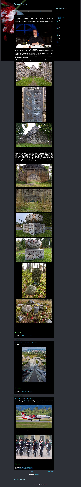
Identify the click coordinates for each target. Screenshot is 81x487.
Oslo (21, 392)
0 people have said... (28, 335)
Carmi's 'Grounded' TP (25, 400)
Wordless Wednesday (26, 392)
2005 (58, 44)
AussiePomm (20, 4)
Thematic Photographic (27, 468)
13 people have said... (28, 467)
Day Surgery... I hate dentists (61, 18)
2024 (58, 21)
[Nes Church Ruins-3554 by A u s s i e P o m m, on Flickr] (34, 85)
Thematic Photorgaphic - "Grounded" (23, 398)
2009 (58, 38)
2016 (58, 28)
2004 (58, 45)
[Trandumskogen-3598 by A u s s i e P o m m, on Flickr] (34, 237)
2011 (58, 35)
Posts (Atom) (36, 474)
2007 (58, 41)
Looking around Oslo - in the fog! (22, 16)
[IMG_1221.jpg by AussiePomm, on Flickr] (34, 458)
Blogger (45, 484)
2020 (58, 24)
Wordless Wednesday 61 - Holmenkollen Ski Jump (26, 342)
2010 (58, 37)
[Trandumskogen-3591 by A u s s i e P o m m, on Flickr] (34, 298)
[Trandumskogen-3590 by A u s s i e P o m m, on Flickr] (34, 187)
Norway (18, 392)
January (59, 16)
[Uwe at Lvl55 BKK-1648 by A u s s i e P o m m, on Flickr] (34, 48)
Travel (32, 468)
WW (31, 392)
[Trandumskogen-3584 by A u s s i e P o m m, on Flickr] (34, 212)
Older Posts (50, 471)
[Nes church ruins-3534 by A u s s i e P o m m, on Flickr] (34, 147)
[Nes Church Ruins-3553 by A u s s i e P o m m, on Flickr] (34, 122)
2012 (58, 34)
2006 (58, 42)
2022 (58, 23)
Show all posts (39, 11)
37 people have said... (28, 391)
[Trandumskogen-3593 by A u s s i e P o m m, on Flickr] (34, 323)
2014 (58, 31)
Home (31, 471)
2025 (58, 20)
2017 (58, 27)
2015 (58, 30)
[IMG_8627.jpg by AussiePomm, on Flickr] (34, 428)
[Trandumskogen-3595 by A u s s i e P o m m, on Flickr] (34, 261)
